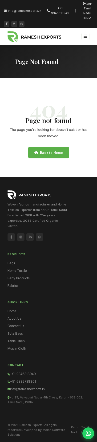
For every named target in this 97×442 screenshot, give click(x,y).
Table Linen (16, 341)
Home (12, 311)
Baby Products (19, 278)
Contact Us (16, 326)
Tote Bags (15, 333)
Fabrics (13, 286)
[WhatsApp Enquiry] (88, 433)
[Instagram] (14, 24)
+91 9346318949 (60, 10)
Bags (11, 263)
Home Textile (17, 271)
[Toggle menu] (85, 36)
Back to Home (51, 153)
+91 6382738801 (23, 381)
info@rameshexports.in (24, 10)
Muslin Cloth (17, 348)
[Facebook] (6, 24)
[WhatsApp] (21, 24)
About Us (14, 318)
